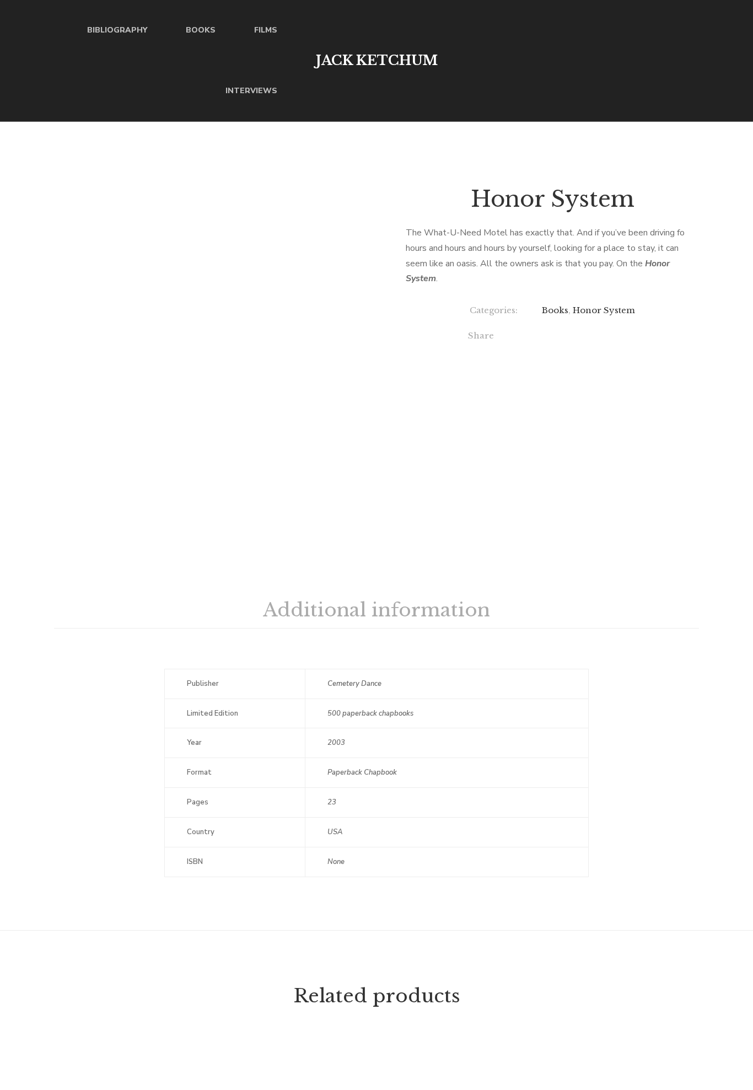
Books (555, 310)
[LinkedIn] (589, 337)
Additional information (376, 609)
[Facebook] (521, 337)
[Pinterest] (634, 337)
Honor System (604, 310)
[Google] (566, 337)
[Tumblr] (612, 337)
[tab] (376, 610)
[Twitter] (544, 337)
